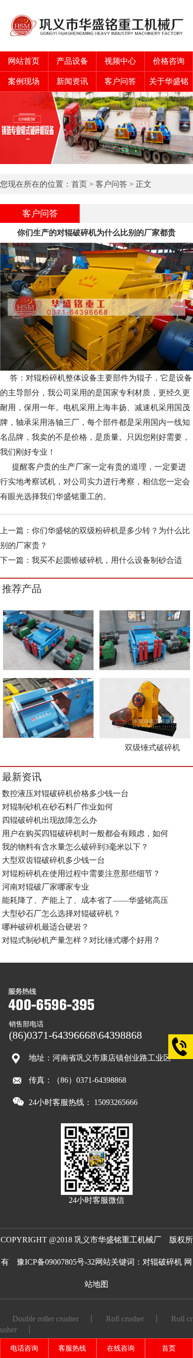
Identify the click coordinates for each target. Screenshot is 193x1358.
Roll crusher (125, 1319)
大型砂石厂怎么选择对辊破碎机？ (61, 913)
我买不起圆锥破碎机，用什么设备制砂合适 (107, 560)
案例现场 (24, 81)
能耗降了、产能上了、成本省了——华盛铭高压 (85, 900)
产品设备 (72, 61)
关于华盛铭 (169, 81)
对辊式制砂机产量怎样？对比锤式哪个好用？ (81, 940)
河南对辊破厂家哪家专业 (45, 887)
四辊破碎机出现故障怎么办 (49, 820)
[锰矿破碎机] (48, 668)
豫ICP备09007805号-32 (56, 1262)
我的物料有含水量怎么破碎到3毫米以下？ (75, 847)
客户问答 (120, 81)
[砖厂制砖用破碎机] (144, 668)
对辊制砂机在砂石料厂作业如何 (57, 807)
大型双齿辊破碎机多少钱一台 (53, 860)
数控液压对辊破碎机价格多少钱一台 (65, 793)
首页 (79, 184)
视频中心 (120, 61)
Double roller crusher (45, 1319)
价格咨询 (169, 61)
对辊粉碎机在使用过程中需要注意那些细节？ (81, 873)
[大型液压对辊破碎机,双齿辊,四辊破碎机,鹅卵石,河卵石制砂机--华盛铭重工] (97, 36)
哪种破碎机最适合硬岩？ (45, 927)
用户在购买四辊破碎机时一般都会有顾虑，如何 (85, 833)
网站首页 (24, 61)
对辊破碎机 (162, 1262)
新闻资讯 (72, 81)
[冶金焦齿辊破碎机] (48, 736)
